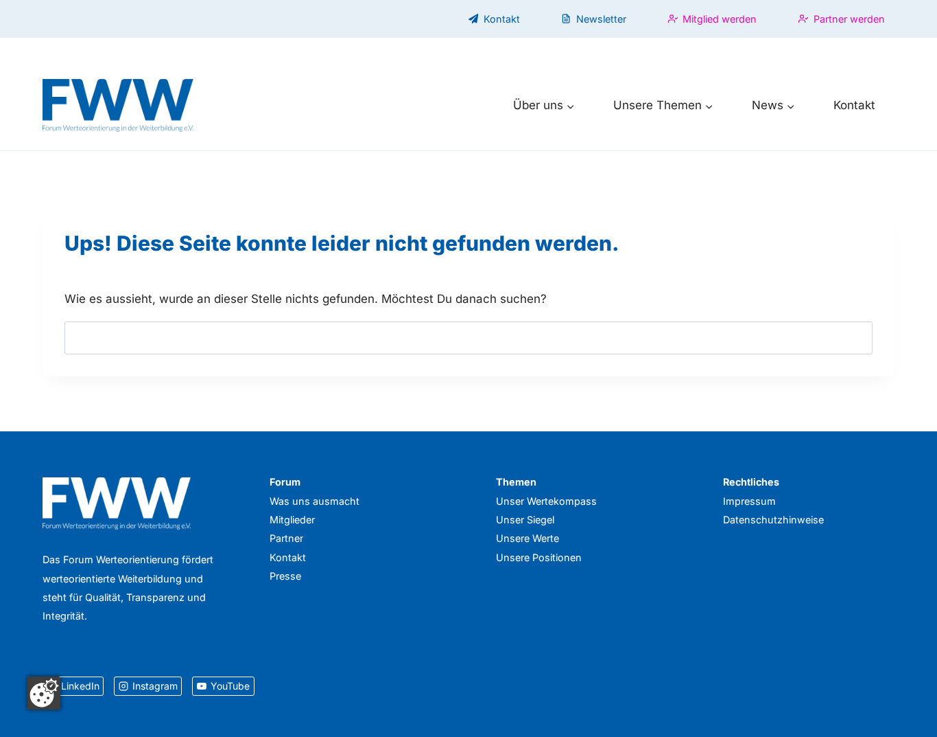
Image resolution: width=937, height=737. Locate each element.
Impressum (749, 501)
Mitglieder (292, 519)
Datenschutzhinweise (773, 519)
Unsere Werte (527, 538)
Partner (286, 538)
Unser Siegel (525, 519)
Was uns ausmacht (314, 501)
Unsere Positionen (539, 557)
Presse (285, 576)
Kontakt (854, 105)
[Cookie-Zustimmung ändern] (43, 693)
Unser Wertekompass (546, 501)
